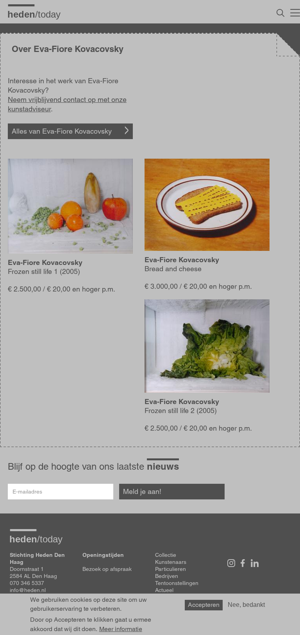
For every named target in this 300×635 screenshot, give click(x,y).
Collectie (165, 555)
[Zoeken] (280, 13)
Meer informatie (120, 629)
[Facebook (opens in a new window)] (243, 563)
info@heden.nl (28, 590)
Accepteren (204, 604)
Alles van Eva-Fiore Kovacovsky (62, 131)
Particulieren (170, 569)
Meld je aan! (142, 491)
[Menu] (295, 12)
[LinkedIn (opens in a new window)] (255, 563)
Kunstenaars (170, 562)
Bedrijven (166, 576)
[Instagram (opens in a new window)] (231, 563)
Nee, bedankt (246, 604)
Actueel (164, 590)
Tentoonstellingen (176, 583)
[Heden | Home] (37, 14)
